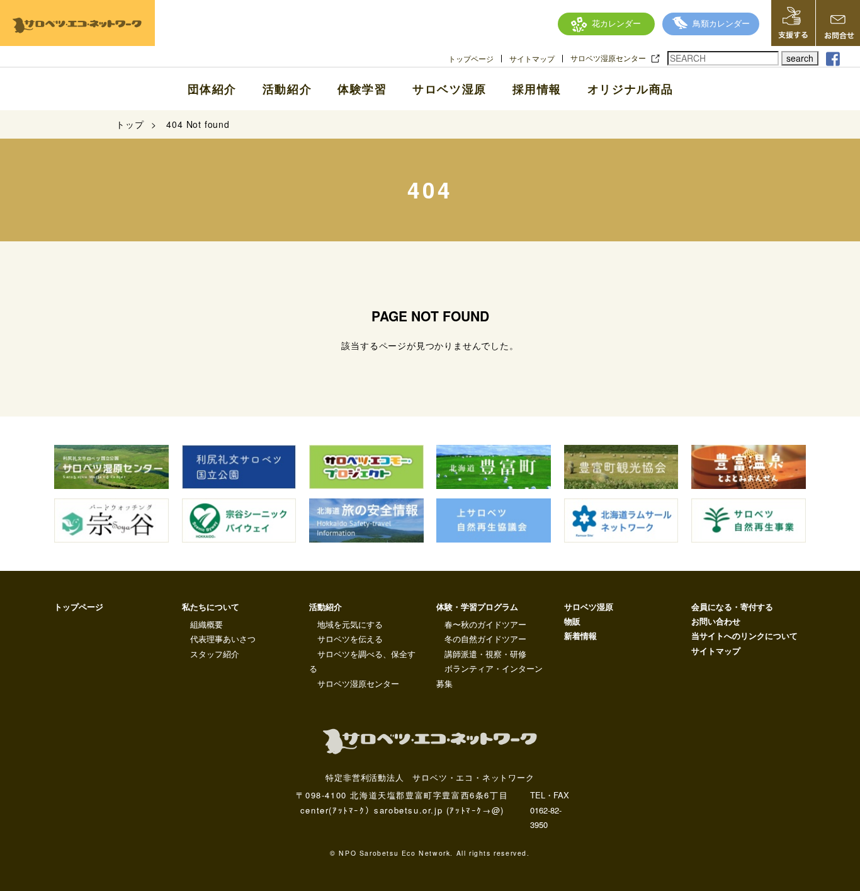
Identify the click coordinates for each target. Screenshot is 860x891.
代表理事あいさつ (223, 639)
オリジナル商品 (630, 89)
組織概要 (206, 624)
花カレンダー (616, 23)
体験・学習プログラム (477, 606)
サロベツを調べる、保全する (362, 661)
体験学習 (362, 89)
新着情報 (580, 635)
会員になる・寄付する (732, 606)
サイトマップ (532, 58)
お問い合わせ (715, 621)
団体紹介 (212, 89)
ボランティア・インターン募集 (489, 675)
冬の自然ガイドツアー (485, 639)
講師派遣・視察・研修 (485, 654)
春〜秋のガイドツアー (485, 624)
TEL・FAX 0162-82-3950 (549, 810)
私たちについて (210, 606)
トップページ (471, 58)
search (799, 58)
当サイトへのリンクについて (744, 635)
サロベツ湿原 (449, 89)
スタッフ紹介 (214, 654)
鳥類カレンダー (721, 23)
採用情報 (537, 89)
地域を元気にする (350, 624)
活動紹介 (287, 89)
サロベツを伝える (350, 639)
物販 (572, 621)
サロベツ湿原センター (608, 58)
